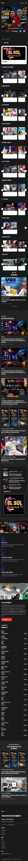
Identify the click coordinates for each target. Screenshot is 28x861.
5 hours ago (3, 303)
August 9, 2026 (4, 344)
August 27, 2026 (12, 485)
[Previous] (2, 77)
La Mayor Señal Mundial (7, 572)
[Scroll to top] (26, 859)
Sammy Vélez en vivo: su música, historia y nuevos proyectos (15, 488)
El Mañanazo (3, 457)
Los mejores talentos (6, 557)
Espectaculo (3, 428)
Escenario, (11, 471)
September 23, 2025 (5, 798)
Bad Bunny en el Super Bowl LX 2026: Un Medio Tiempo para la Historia (13, 460)
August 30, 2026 (13, 479)
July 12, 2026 (3, 406)
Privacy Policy (11, 824)
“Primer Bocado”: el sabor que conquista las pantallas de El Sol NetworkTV (14, 796)
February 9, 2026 (4, 462)
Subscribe (26, 821)
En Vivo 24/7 (4, 543)
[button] (26, 3)
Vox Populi (8, 298)
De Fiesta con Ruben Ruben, (14, 478)
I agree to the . (8, 824)
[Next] (26, 77)
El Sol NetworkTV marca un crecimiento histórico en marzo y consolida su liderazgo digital (13, 431)
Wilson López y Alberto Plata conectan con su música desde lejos (12, 20)
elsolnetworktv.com (5, 859)
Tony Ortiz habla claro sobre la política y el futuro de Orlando (13, 300)
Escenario (3, 298)
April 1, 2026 (3, 434)
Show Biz (3, 337)
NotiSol (8, 428)
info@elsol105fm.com (6, 853)
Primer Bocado (8, 793)
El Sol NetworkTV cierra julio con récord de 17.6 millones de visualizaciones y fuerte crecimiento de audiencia (13, 340)
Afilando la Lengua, (13, 484)
